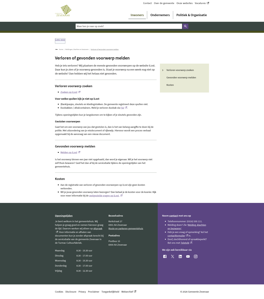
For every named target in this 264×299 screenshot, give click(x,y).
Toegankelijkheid (110, 291)
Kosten (170, 84)
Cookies (59, 291)
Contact (147, 3)
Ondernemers (160, 15)
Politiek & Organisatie (191, 15)
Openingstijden (64, 215)
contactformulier (178, 235)
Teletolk (186, 242)
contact (173, 215)
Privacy (82, 291)
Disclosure (70, 291)
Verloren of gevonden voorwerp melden (105, 49)
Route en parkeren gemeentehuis (125, 228)
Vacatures (202, 3)
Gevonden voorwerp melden (181, 77)
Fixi (124, 107)
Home (61, 49)
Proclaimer (93, 291)
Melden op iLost (70, 152)
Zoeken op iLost (70, 92)
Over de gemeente (164, 3)
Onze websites (185, 3)
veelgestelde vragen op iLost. (105, 195)
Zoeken (185, 26)
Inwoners (137, 15)
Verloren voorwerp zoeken (180, 70)
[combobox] (129, 26)
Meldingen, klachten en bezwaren (77, 49)
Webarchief (128, 291)
